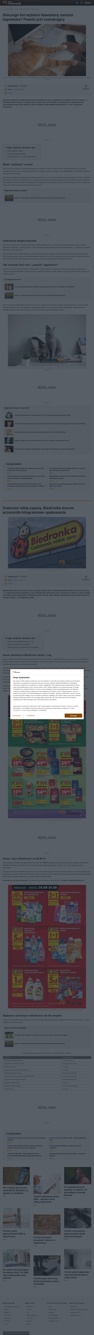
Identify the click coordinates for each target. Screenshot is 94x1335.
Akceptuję (73, 715)
